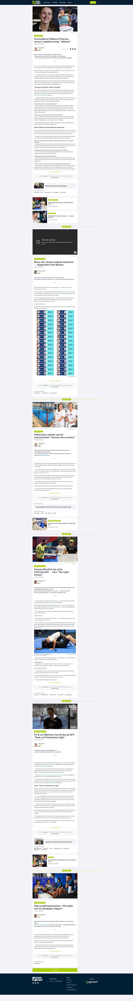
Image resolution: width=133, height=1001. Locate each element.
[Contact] (38, 50)
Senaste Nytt (55, 970)
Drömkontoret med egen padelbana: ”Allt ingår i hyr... (62, 524)
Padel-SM (51, 857)
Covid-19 (54, 513)
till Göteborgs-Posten (44, 455)
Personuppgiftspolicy (71, 989)
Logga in (93, 2)
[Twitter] (40, 50)
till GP (47, 472)
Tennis (42, 192)
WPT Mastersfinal (45, 393)
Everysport (68, 980)
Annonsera (69, 982)
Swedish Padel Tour (44, 694)
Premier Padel (46, 2)
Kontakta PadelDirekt (71, 984)
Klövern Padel (62, 192)
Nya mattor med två (67, 291)
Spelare (70, 2)
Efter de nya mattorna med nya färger (42, 924)
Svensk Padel (62, 2)
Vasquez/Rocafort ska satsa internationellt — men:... (61, 203)
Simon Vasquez (51, 602)
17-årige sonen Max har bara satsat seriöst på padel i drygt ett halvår (49, 775)
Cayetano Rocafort (46, 620)
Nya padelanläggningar (54, 520)
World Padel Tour (53, 200)
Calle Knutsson (48, 817)
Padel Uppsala (56, 192)
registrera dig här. (55, 177)
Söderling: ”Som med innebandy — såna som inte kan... (61, 216)
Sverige (42, 513)
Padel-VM (54, 2)
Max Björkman (51, 782)
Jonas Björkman (52, 764)
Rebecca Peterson (38, 66)
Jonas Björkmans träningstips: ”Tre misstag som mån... (62, 860)
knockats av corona (61, 605)
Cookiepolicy (69, 987)
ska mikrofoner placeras (55, 293)
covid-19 (36, 466)
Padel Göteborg (48, 513)
